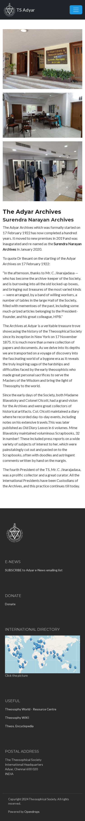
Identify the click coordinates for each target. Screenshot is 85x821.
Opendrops (31, 811)
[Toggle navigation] (76, 9)
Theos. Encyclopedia (19, 726)
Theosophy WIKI (17, 717)
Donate (10, 604)
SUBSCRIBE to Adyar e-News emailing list (34, 570)
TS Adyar (25, 10)
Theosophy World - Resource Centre (30, 709)
